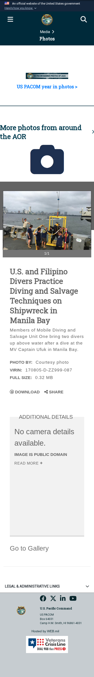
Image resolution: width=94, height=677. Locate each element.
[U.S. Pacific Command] (21, 610)
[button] (21, 8)
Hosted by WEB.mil (45, 631)
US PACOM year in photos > (47, 86)
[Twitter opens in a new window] (53, 599)
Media (45, 32)
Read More (27, 463)
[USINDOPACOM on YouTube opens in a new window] (73, 599)
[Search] (84, 20)
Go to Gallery (29, 548)
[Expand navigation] (10, 20)
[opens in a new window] (43, 599)
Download (27, 392)
